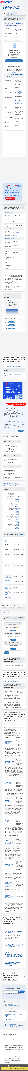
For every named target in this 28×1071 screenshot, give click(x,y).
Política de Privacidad (16, 1037)
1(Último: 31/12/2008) (18, 515)
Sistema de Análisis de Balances (11, 1006)
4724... (16, 91)
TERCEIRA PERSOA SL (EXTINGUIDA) (9, 762)
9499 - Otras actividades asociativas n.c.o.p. (19, 102)
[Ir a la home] (6, 2)
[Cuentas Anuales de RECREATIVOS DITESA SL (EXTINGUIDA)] (14, 14)
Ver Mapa (17, 30)
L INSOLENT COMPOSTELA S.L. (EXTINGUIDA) (9, 842)
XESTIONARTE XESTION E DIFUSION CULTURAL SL (8, 743)
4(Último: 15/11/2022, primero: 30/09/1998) (18, 520)
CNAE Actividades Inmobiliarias (10, 1018)
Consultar (18, 232)
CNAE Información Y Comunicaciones (12, 1016)
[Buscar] (26, 2)
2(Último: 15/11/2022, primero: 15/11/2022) (18, 526)
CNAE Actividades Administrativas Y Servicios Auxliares (13, 1015)
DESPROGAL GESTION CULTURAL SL (8, 800)
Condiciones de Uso (7, 1037)
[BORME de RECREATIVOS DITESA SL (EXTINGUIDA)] (11, 14)
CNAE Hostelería (8, 1019)
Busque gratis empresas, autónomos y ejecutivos (12, 994)
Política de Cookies (6, 1039)
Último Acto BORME (7, 225)
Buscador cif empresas (16, 1003)
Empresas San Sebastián (18, 1025)
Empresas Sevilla (8, 1026)
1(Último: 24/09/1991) (18, 505)
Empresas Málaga (15, 1026)
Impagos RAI (16, 1005)
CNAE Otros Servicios (9, 1013)
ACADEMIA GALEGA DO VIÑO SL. (9, 865)
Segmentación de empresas (10, 1004)
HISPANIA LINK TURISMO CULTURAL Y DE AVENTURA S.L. (8, 884)
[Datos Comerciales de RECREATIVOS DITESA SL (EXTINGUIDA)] (8, 14)
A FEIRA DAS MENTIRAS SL (8, 783)
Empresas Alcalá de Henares (10, 1024)
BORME (20, 1006)
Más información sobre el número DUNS (18, 92)
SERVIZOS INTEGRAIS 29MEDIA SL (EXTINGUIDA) (9, 896)
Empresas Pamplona (8, 1025)
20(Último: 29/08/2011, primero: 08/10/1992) (18, 510)
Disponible (11, 322)
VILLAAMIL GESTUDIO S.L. (8, 821)
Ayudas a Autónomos (9, 1005)
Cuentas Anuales (8, 1008)
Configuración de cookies (16, 1039)
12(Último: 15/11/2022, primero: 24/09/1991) (18, 499)
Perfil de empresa (8, 1003)
